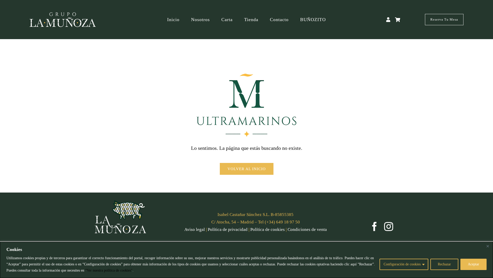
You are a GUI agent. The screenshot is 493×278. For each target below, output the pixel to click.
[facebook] (374, 226)
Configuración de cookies (402, 264)
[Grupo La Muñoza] (63, 15)
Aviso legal (194, 229)
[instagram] (388, 226)
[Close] (488, 246)
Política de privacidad (228, 229)
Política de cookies (267, 229)
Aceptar (473, 264)
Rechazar (444, 264)
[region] (246, 260)
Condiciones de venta (307, 229)
